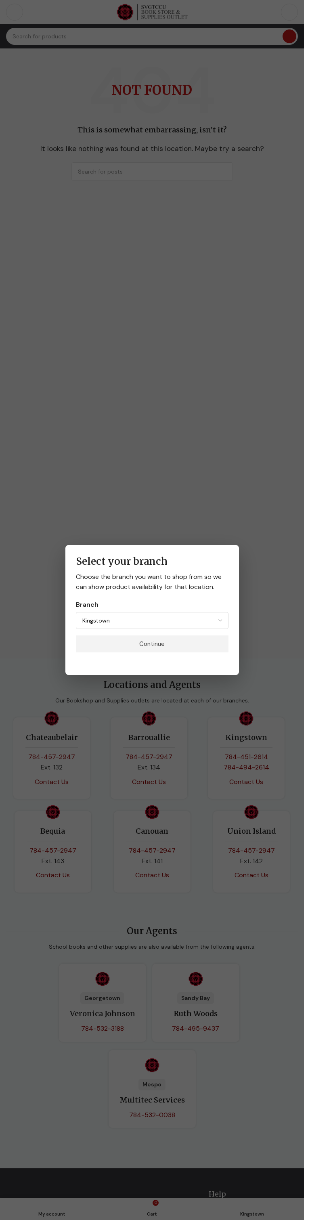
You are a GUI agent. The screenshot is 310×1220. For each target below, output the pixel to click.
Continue (152, 644)
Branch (87, 604)
